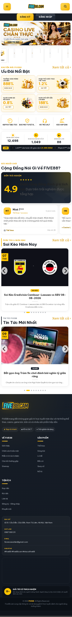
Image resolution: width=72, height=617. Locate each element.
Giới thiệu (6, 446)
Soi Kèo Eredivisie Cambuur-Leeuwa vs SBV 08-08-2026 (35, 296)
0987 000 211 (9, 532)
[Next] (65, 270)
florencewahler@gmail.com (16, 542)
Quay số (40, 466)
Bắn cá (40, 461)
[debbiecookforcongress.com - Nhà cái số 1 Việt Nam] (36, 7)
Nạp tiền (5, 488)
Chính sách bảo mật (10, 451)
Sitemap (5, 466)
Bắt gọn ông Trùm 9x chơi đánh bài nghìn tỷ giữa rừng (35, 374)
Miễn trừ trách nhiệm (10, 456)
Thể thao (41, 446)
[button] (7, 6)
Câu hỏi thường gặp (10, 461)
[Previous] (4, 270)
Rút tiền (5, 493)
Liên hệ (5, 499)
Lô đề (39, 456)
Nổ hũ (39, 471)
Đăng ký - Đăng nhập (11, 504)
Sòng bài (41, 451)
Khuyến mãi (6, 509)
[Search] (65, 6)
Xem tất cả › (61, 67)
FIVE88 (31, 601)
